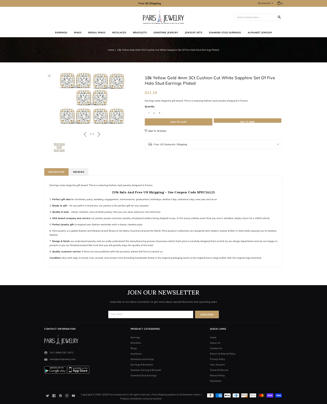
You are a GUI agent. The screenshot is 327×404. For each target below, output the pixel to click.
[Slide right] (98, 133)
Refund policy (217, 375)
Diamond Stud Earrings (144, 375)
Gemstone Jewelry (165, 32)
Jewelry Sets (193, 32)
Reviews (78, 172)
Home (111, 49)
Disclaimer (215, 381)
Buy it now (247, 122)
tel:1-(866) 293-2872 (61, 352)
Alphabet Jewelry (260, 32)
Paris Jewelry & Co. (118, 394)
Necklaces (119, 32)
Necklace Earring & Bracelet (146, 370)
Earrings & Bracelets (142, 364)
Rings (78, 32)
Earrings (61, 32)
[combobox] (259, 17)
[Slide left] (86, 133)
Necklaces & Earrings (142, 359)
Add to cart (178, 121)
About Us (215, 342)
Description (56, 172)
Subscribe (207, 314)
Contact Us (216, 348)
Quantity (149, 106)
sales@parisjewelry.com (62, 359)
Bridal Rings (96, 32)
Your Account (217, 364)
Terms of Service (219, 370)
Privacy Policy (217, 359)
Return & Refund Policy (222, 353)
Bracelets (140, 32)
